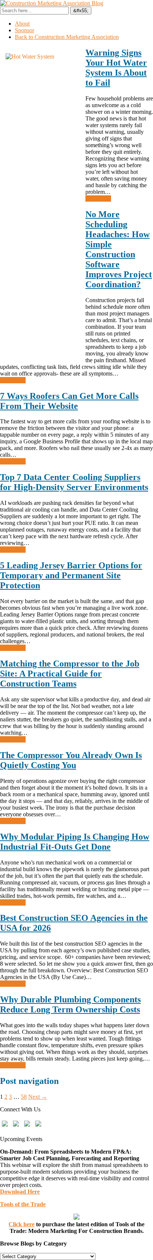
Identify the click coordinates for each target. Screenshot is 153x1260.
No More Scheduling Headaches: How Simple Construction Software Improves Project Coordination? (118, 249)
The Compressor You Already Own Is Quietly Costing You (71, 760)
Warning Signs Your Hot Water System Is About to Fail (116, 67)
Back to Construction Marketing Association (67, 37)
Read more (98, 198)
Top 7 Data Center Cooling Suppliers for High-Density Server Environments (74, 482)
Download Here (20, 1191)
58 (24, 1097)
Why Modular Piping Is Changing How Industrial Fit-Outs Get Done (74, 841)
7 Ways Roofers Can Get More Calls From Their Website (69, 401)
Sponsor (24, 30)
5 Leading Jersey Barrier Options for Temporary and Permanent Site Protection (71, 575)
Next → (37, 1097)
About (22, 23)
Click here (22, 1224)
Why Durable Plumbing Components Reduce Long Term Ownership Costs (70, 1004)
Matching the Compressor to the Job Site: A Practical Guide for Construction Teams (69, 673)
